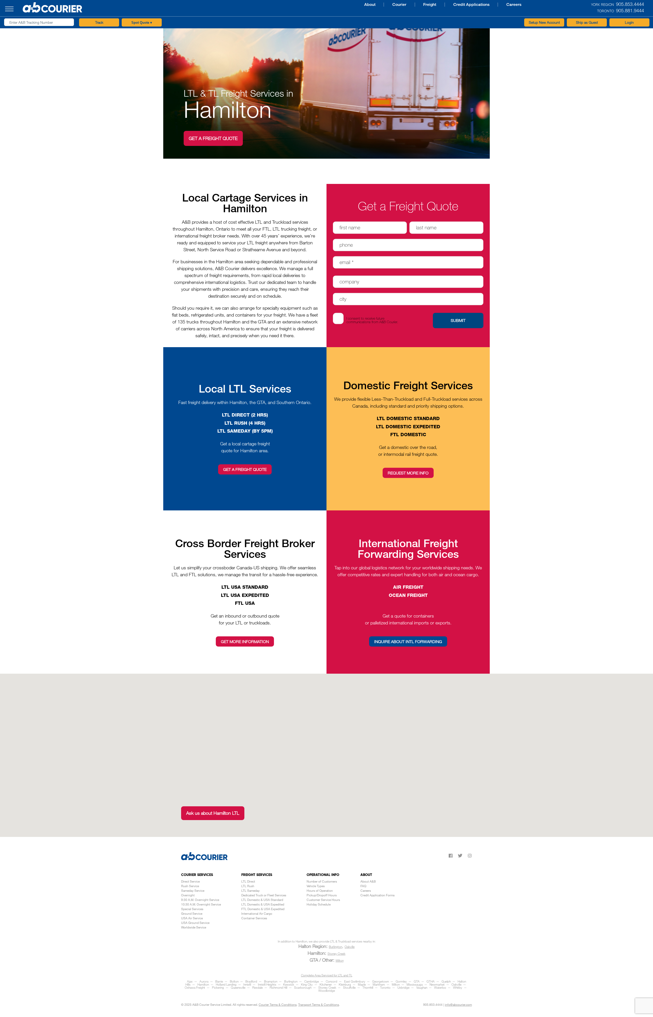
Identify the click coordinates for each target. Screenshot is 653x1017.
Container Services (254, 918)
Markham (379, 984)
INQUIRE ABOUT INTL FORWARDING (408, 641)
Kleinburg (345, 984)
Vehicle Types (316, 886)
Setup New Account (544, 22)
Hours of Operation (320, 890)
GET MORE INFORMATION (245, 641)
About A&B (368, 881)
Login (629, 22)
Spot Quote (141, 22)
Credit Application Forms (377, 895)
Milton (340, 960)
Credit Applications (396, 5)
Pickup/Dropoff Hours (322, 895)
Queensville (238, 987)
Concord (331, 981)
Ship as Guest (587, 22)
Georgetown (380, 981)
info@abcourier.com (458, 1004)
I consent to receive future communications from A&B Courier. (372, 320)
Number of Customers (322, 881)
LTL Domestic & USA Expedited (262, 904)
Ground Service (191, 913)
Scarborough (302, 987)
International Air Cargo (256, 913)
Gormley (401, 981)
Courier (330, 5)
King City (307, 984)
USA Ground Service (195, 923)
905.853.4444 (433, 1004)
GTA (417, 981)
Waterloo (440, 987)
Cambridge (311, 981)
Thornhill (367, 987)
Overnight (188, 895)
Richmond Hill (278, 987)
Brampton (270, 981)
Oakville (350, 947)
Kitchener (326, 984)
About (304, 5)
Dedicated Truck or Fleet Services (263, 895)
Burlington (335, 947)
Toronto (385, 987)
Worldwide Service (193, 927)
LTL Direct (248, 881)
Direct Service (190, 881)
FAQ (363, 886)
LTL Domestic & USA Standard (262, 900)
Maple (362, 984)
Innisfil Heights (267, 984)
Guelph (446, 981)
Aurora (203, 981)
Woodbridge (326, 990)
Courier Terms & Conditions (278, 1004)
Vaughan (421, 987)
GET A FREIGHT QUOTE (213, 138)
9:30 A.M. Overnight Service (200, 900)
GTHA (430, 981)
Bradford (251, 981)
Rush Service (190, 886)
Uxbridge (403, 987)
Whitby (457, 987)
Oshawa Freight (195, 987)
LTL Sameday (250, 890)
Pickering (218, 987)
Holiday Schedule (319, 904)
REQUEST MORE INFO (408, 472)
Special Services (192, 909)
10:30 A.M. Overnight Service (201, 904)
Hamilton (203, 984)
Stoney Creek (336, 953)
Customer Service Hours (323, 900)
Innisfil (247, 984)
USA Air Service (192, 918)
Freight (357, 5)
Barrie (219, 981)
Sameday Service (192, 890)
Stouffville (349, 987)
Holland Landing (226, 984)
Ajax (190, 981)
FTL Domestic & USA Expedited (262, 909)
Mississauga (415, 984)
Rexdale (257, 987)
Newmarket (437, 984)
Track (99, 22)
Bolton (234, 981)
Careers (435, 5)
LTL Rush (247, 886)
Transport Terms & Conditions (318, 1004)
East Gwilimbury (354, 981)
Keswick (288, 984)
